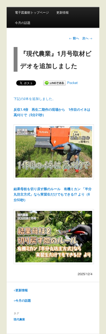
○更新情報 (21, 290)
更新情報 (62, 12)
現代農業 (19, 319)
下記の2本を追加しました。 (35, 98)
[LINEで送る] (54, 82)
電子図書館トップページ (32, 12)
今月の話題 (22, 22)
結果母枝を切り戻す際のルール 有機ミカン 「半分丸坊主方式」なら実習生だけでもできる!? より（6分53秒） (53, 194)
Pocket (72, 82)
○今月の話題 (22, 300)
